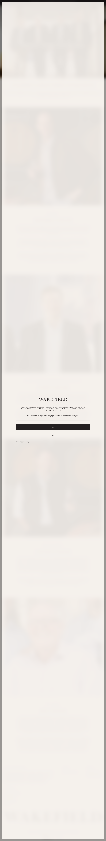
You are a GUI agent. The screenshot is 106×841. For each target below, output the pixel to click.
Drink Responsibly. (22, 442)
